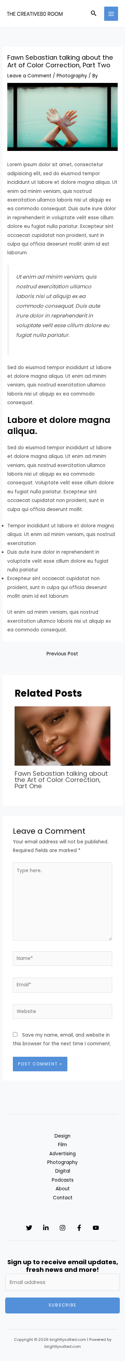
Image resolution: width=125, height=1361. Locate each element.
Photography (72, 76)
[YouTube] (96, 1228)
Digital (62, 1171)
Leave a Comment (29, 76)
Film (62, 1144)
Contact (63, 1197)
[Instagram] (62, 1228)
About (63, 1188)
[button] (94, 14)
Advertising (62, 1153)
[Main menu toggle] (111, 14)
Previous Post (62, 653)
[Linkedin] (46, 1228)
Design (62, 1136)
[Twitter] (29, 1228)
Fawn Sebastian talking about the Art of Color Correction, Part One (61, 779)
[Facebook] (79, 1228)
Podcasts (63, 1180)
